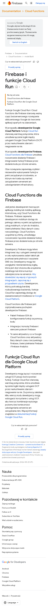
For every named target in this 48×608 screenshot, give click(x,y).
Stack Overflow (8, 535)
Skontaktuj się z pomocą (12, 531)
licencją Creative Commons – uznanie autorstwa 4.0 (22, 444)
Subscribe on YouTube (11, 516)
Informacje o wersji (9, 544)
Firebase (8, 53)
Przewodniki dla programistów (14, 476)
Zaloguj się (40, 3)
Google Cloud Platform (11, 581)
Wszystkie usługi (8, 585)
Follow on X (6, 512)
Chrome (5, 573)
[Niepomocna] (38, 62)
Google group (7, 540)
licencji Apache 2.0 (34, 447)
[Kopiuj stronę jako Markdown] (24, 87)
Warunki (5, 596)
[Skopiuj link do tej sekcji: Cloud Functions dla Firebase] (23, 200)
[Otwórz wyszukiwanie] (26, 3)
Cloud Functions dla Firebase (18, 155)
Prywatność (15, 596)
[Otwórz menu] (4, 3)
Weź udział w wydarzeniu (12, 520)
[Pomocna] (34, 62)
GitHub (5, 492)
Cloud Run (33, 131)
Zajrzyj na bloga (8, 504)
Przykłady (6, 484)
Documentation (11, 11)
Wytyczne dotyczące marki (13, 548)
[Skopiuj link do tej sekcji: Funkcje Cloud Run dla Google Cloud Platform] (23, 367)
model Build (29, 56)
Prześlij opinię (14, 67)
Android (5, 569)
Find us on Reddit (9, 508)
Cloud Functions (34, 11)
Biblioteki (5, 488)
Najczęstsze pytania (10, 552)
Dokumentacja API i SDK (12, 480)
